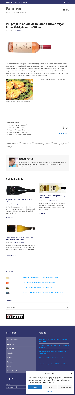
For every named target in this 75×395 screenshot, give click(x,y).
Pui (61, 143)
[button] (71, 373)
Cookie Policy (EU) (12, 371)
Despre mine (11, 348)
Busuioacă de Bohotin (12, 143)
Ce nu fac (10, 353)
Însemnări (9, 384)
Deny (50, 387)
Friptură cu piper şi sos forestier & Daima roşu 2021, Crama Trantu (43, 292)
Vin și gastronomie (18, 30)
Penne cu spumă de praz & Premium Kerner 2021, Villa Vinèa (19, 239)
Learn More (10, 217)
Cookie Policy (49, 391)
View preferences (65, 387)
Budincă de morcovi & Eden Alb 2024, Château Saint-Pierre (40, 277)
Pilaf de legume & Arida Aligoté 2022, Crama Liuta (38, 287)
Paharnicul (14, 8)
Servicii (9, 357)
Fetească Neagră (39, 143)
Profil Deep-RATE (12, 339)
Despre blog (10, 344)
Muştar (55, 143)
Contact (9, 366)
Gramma (48, 143)
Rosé (66, 143)
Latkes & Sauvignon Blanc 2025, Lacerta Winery (53, 364)
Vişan (8, 146)
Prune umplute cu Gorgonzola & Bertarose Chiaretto (39, 282)
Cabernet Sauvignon (26, 143)
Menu (67, 10)
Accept (35, 387)
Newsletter (10, 362)
